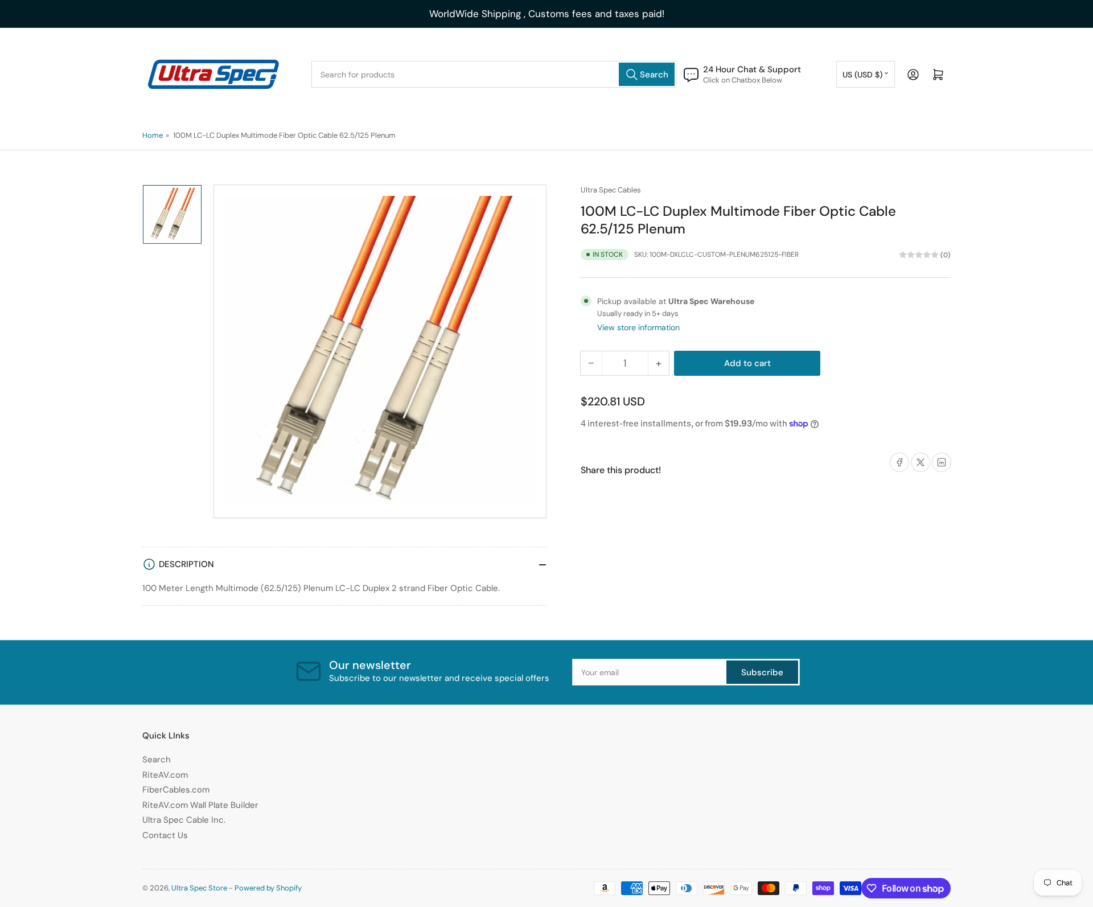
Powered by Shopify (268, 888)
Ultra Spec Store (199, 888)
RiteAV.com (165, 775)
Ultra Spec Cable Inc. (183, 820)
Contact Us (165, 835)
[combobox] (493, 74)
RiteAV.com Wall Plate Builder (200, 805)
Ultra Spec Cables (611, 190)
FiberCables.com (175, 789)
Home (152, 135)
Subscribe (762, 672)
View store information (638, 327)
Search (156, 759)
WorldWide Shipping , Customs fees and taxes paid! (546, 13)
